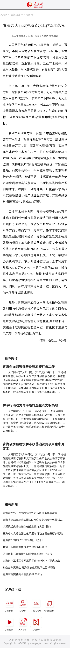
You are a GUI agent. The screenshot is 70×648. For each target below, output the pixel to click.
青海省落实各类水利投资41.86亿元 (22, 574)
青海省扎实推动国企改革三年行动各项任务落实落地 (33, 533)
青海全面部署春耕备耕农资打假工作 (29, 366)
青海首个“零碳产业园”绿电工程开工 (23, 540)
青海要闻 (28, 14)
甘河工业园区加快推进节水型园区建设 (25, 547)
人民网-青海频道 (50, 36)
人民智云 (22, 630)
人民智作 (36, 630)
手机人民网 (36, 611)
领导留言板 (49, 611)
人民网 (3, 14)
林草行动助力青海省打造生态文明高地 (30, 405)
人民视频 (9, 630)
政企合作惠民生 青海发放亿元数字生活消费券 (29, 567)
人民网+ (22, 611)
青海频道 (15, 14)
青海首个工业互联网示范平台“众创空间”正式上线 (31, 560)
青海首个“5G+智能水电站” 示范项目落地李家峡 (30, 513)
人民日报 (9, 611)
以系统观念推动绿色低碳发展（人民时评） (27, 526)
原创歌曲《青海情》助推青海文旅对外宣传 (27, 553)
